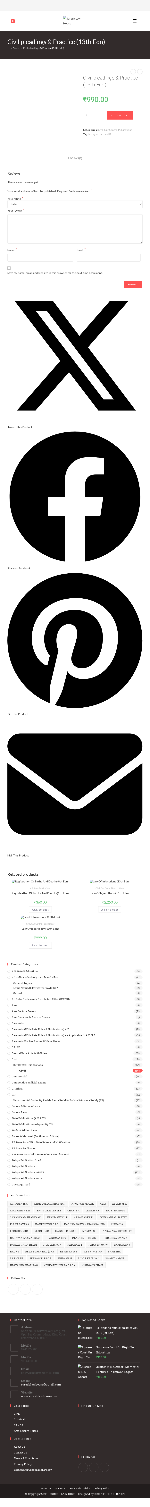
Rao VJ (14, 1251)
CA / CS (18, 1425)
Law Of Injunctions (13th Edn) (110, 893)
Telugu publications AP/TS (28, 1172)
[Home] (8, 48)
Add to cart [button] (40, 909)
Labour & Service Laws (26, 1106)
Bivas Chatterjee (49, 1210)
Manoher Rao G (65, 1231)
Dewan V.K (93, 1210)
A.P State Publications (40, 888)
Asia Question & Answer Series (31, 1017)
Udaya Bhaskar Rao (24, 1265)
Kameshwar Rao (46, 1224)
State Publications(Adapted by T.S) (33, 1124)
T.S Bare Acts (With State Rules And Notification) (41, 1142)
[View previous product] (133, 71)
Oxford (17, 993)
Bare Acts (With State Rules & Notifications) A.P (40, 1029)
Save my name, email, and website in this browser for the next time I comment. (55, 272)
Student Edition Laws (25, 1130)
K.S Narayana (19, 1224)
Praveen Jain (52, 1244)
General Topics (22, 983)
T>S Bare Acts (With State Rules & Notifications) (41, 1154)
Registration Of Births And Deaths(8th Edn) (40, 893)
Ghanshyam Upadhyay (25, 1217)
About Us (19, 1446)
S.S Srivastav (92, 1251)
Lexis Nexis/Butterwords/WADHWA (35, 988)
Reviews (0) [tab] (75, 158)
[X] (69, 5)
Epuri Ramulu (115, 1210)
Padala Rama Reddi (23, 1244)
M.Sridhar (42, 1231)
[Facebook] (74, 5)
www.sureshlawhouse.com (39, 1396)
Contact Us (20, 1452)
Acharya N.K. (19, 1203)
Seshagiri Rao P (40, 1258)
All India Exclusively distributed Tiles (35, 977)
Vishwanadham (92, 1265)
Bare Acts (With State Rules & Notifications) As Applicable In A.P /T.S (53, 1035)
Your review (15, 210)
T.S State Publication (24, 1148)
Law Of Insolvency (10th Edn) (40, 928)
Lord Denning (19, 1231)
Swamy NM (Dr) (115, 1258)
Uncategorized (21, 1184)
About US (46, 1488)
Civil (100, 129)
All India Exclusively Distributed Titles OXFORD (41, 999)
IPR (14, 1094)
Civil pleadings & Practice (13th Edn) (43, 48)
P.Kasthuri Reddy (84, 1237)
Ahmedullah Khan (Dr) (49, 1203)
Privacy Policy (23, 1464)
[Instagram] (80, 5)
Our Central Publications (118, 129)
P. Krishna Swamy (115, 1237)
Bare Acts (18, 1023)
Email (81, 250)
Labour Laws (20, 1112)
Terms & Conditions (26, 1458)
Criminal (17, 1088)
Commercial (19, 1076)
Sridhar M (65, 1258)
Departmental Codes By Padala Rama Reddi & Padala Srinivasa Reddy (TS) (58, 1100)
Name (12, 250)
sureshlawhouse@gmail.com (41, 1384)
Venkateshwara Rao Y (60, 1265)
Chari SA (73, 1210)
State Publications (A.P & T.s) (29, 1118)
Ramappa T (74, 1244)
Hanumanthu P (57, 1217)
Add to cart (120, 115)
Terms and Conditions (80, 1488)
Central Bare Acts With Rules (29, 1053)
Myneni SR (89, 1231)
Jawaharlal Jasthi (113, 1217)
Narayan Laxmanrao (24, 1237)
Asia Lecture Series (24, 1011)
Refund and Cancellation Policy (33, 1469)
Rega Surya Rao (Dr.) (39, 1251)
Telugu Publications (24, 1166)
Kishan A (117, 1224)
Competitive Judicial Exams (29, 1082)
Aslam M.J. (119, 1203)
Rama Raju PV (98, 1244)
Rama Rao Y (122, 1244)
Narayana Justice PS (99, 134)
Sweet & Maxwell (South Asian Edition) (35, 1136)
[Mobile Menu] (135, 20)
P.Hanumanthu (56, 1237)
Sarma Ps (16, 1258)
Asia (14, 1005)
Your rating (15, 199)
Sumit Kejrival (88, 1258)
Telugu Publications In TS (27, 1178)
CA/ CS (16, 1047)
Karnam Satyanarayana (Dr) (84, 1224)
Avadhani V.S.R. (20, 1210)
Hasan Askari (83, 1217)
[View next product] (140, 71)
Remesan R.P (68, 1251)
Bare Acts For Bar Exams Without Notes (36, 1041)
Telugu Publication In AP (27, 1160)
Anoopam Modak (82, 1203)
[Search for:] (140, 20)
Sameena (114, 1251)
